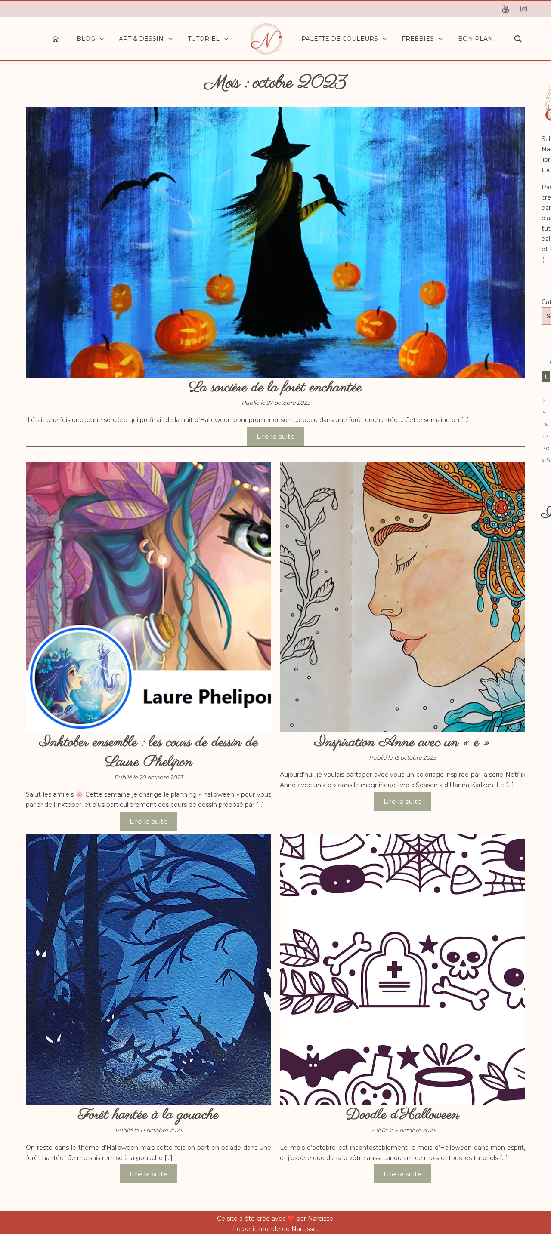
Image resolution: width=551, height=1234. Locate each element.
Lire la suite (276, 436)
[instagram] (523, 9)
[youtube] (505, 9)
